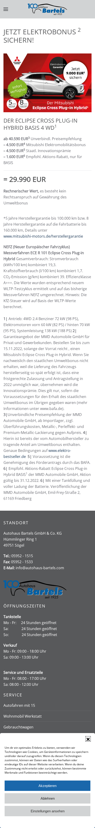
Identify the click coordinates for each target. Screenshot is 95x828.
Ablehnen (48, 798)
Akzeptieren (47, 786)
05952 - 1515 (22, 555)
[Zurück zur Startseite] (47, 9)
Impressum (68, 822)
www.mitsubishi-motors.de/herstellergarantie (43, 236)
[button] (88, 739)
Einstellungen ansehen (48, 811)
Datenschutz (51, 822)
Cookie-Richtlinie (30, 822)
